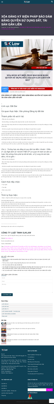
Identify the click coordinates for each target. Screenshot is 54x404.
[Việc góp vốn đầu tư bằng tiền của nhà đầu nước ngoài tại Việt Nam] (3, 330)
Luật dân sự (5, 304)
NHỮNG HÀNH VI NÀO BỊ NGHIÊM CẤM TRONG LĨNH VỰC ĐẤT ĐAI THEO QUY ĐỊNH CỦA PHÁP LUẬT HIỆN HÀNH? (26, 260)
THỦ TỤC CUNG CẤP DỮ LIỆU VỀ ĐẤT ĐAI (12, 265)
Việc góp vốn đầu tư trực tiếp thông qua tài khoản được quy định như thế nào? (23, 323)
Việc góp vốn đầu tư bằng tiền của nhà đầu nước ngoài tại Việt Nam (21, 328)
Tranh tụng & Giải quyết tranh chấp (36, 364)
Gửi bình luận (7, 294)
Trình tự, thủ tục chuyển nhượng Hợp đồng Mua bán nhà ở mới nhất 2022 (19, 262)
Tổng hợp (4, 316)
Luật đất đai (5, 306)
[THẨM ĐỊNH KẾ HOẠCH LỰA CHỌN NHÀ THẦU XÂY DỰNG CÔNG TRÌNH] (3, 336)
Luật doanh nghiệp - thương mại (11, 311)
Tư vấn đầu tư (31, 357)
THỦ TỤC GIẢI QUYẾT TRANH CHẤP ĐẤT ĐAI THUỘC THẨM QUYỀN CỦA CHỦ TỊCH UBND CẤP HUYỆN (26, 270)
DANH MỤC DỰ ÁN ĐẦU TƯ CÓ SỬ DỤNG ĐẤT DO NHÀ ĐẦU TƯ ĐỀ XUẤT (23, 339)
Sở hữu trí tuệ (31, 359)
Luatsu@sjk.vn (7, 371)
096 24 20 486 (10, 369)
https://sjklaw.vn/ (9, 238)
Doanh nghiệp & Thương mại (34, 354)
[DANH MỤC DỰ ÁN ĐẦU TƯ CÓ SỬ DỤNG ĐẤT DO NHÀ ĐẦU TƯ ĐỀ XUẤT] (3, 341)
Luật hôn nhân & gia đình (9, 313)
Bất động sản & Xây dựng (34, 361)
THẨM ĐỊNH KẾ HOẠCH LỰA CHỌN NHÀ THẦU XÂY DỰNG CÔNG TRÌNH (23, 334)
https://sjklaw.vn (9, 373)
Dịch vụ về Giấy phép (33, 366)
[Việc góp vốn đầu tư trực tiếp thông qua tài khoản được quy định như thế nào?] (3, 324)
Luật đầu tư (5, 308)
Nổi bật (3, 320)
